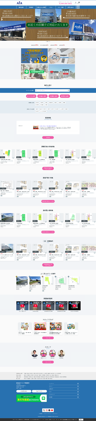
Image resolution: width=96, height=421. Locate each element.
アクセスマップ (52, 394)
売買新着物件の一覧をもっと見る (48, 265)
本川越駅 (41, 104)
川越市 (25, 373)
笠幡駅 (64, 102)
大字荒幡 (43, 375)
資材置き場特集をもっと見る (48, 232)
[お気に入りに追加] (13, 158)
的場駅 (55, 102)
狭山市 (28, 373)
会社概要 (50, 397)
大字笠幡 (28, 375)
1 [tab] (46, 41)
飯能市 (49, 373)
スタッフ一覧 (48, 362)
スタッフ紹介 (61, 7)
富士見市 (40, 373)
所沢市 (31, 373)
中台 (50, 375)
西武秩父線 (52, 376)
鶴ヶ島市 (37, 111)
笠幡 (46, 378)
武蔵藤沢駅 (51, 102)
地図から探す (54, 96)
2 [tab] (47, 41)
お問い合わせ (71, 7)
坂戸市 (37, 373)
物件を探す (21, 7)
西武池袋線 (38, 376)
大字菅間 (47, 375)
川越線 (34, 376)
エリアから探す (31, 96)
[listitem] (24, 157)
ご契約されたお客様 (41, 7)
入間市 (34, 373)
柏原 (25, 375)
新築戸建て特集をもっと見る (48, 201)
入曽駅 (46, 104)
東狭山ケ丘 (57, 375)
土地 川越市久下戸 (22, 311)
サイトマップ (55, 413)
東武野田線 (64, 376)
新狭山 (51, 378)
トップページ (51, 383)
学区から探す (66, 96)
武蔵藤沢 (28, 378)
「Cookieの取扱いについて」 (66, 419)
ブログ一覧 (48, 337)
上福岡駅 (59, 102)
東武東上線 (31, 376)
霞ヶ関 (40, 378)
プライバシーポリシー (47, 413)
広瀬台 (53, 375)
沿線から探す (43, 96)
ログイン (76, 3)
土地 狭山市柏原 (35, 311)
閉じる (81, 419)
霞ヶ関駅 (37, 104)
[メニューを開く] (78, 7)
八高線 (60, 376)
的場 (48, 378)
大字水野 (32, 375)
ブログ (50, 391)
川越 (38, 378)
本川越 (43, 378)
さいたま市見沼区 (43, 111)
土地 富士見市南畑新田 (74, 311)
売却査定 (31, 7)
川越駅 (46, 102)
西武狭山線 (43, 376)
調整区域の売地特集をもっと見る (48, 168)
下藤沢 (40, 375)
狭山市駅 (37, 102)
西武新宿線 (26, 376)
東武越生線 (57, 376)
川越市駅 (41, 102)
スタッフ (50, 386)
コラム (50, 7)
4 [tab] (49, 41)
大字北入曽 (36, 375)
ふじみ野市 (45, 373)
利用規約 (41, 413)
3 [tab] (48, 41)
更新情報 (48, 137)
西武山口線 (48, 376)
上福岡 (32, 378)
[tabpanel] (48, 25)
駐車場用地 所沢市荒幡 (48, 311)
